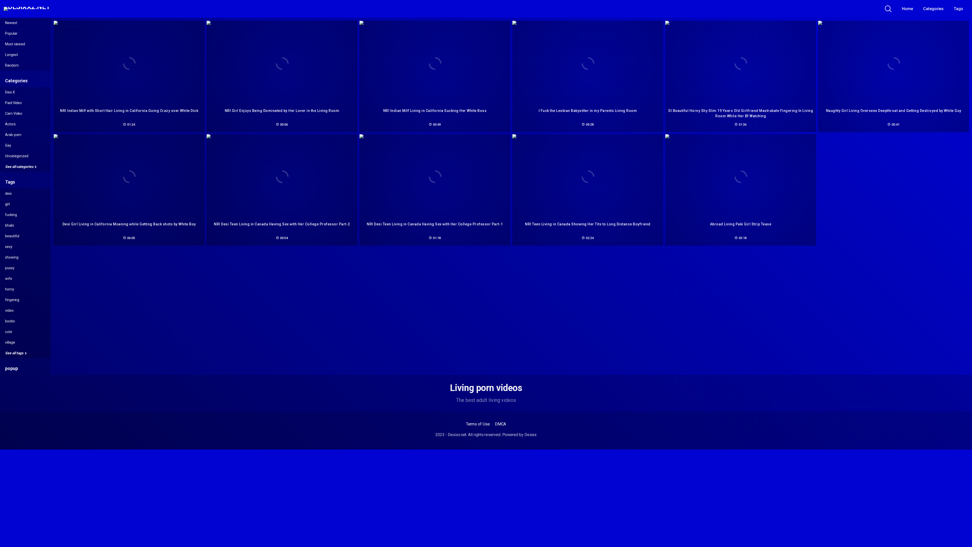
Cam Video (13, 113)
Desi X (10, 92)
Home (907, 8)
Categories (933, 8)
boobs (10, 321)
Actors (10, 124)
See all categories (19, 167)
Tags (958, 8)
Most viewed (15, 44)
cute (8, 332)
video (9, 310)
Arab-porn (13, 135)
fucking (11, 215)
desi (8, 193)
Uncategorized (16, 156)
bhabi (9, 225)
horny (9, 289)
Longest (11, 55)
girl (7, 204)
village (10, 342)
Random (12, 65)
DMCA (500, 424)
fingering (12, 300)
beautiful (12, 236)
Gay (8, 145)
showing (11, 257)
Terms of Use (478, 424)
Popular (11, 33)
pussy (9, 268)
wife (8, 279)
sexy (8, 247)
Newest (11, 23)
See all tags (14, 353)
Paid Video (13, 103)
